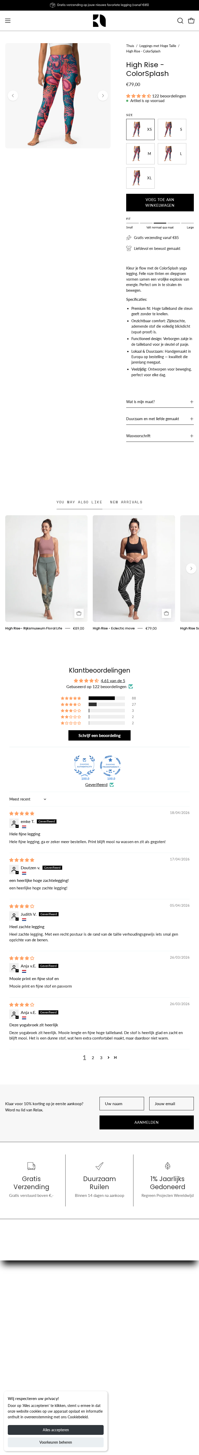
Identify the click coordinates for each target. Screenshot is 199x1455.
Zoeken (11, 1350)
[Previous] (13, 95)
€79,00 (151, 628)
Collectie (112, 1307)
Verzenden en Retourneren (27, 1358)
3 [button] (101, 1057)
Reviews (12, 1391)
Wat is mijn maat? (140, 401)
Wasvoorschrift (138, 436)
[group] (99, 5)
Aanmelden (146, 1122)
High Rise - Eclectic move (114, 628)
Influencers (14, 1382)
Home (110, 1299)
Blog (109, 1315)
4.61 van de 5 (113, 680)
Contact (11, 1374)
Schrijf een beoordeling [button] (99, 735)
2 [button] (93, 1057)
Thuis (130, 46)
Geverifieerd (96, 784)
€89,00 (78, 628)
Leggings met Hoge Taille (157, 46)
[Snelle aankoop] (79, 613)
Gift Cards (113, 1324)
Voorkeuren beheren (55, 1442)
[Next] (103, 95)
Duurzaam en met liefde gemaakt (152, 419)
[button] (179, 20)
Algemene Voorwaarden (25, 1366)
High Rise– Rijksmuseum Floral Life (33, 628)
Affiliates (112, 1350)
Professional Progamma (125, 1358)
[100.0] (84, 766)
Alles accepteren (56, 1430)
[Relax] (99, 20)
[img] (21, 813)
